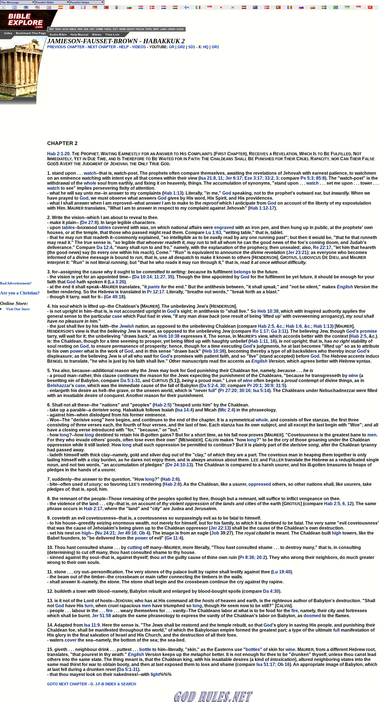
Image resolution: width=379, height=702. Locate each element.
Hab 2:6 (170, 479)
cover (71, 640)
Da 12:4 (104, 247)
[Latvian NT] (244, 7)
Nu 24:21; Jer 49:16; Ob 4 (122, 533)
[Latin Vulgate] (26, 7)
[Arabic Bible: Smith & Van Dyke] (117, 7)
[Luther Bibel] (95, 7)
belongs (242, 271)
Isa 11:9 (92, 625)
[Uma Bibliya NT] (358, 7)
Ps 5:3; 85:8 (312, 178)
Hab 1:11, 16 (262, 341)
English (345, 286)
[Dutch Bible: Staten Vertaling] (163, 7)
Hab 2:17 (93, 508)
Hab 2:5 (358, 336)
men (372, 435)
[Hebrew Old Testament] (3, 7)
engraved (224, 227)
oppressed (259, 484)
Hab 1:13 (172, 193)
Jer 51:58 (101, 615)
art (163, 557)
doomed (312, 615)
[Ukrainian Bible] (347, 7)
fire (109, 610)
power (76, 351)
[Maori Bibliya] (255, 7)
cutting (134, 547)
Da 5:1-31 (130, 380)
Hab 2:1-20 (58, 153)
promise (368, 331)
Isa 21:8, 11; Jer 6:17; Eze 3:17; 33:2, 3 (239, 178)
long (64, 435)
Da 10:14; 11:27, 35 (153, 276)
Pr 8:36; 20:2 (252, 557)
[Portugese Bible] (278, 7)
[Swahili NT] (335, 7)
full (211, 390)
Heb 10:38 (268, 311)
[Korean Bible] (232, 7)
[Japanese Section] (221, 7)
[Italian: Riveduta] (198, 7)
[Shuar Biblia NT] (312, 7)
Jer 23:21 (297, 252)
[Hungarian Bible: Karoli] (175, 7)
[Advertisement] (22, 188)
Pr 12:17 (155, 291)
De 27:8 (89, 222)
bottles (253, 649)
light (155, 674)
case (117, 316)
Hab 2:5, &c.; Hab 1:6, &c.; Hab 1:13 (295, 326)
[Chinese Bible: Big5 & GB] (72, 7)
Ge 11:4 (174, 538)
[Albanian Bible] (106, 7)
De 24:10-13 (179, 464)
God (226, 193)
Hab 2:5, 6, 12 (338, 503)
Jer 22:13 (219, 528)
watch (90, 173)
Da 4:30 (271, 591)
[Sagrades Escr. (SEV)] (60, 7)
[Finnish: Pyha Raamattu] (186, 7)
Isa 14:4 (184, 410)
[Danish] (152, 7)
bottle (145, 649)
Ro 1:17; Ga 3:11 (269, 331)
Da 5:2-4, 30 (213, 385)
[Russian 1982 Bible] (301, 7)
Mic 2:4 (226, 410)
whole (90, 183)
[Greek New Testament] (14, 7)
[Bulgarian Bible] (129, 7)
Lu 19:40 (281, 571)
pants (154, 286)
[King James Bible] (49, 7)
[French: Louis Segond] (83, 7)
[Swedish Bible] (324, 7)
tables (68, 227)
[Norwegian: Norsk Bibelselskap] (267, 7)
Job (215, 533)
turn (89, 605)
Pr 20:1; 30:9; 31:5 (266, 385)
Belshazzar (58, 385)
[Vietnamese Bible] (370, 7)
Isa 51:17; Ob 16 (273, 664)
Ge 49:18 (114, 296)
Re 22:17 (322, 247)
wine (353, 375)
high (86, 533)
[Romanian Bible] (289, 7)
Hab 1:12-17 (261, 208)
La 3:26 (116, 281)
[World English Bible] (37, 7)
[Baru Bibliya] (209, 7)
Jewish (126, 326)
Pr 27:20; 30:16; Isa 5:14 (244, 390)
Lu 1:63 (213, 232)
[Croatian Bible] (140, 7)
